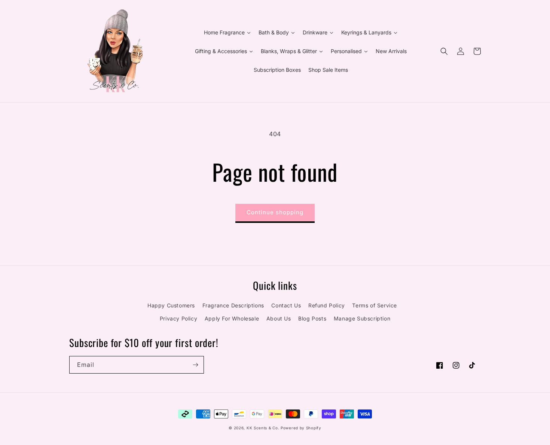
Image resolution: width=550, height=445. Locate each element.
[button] (444, 51)
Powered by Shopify (301, 428)
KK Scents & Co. (263, 428)
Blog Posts (312, 318)
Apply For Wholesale (232, 318)
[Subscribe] (195, 365)
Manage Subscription (362, 318)
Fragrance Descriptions (233, 305)
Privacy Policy (178, 318)
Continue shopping (275, 212)
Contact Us (286, 305)
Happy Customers (171, 305)
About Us (278, 318)
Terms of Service (374, 305)
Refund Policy (326, 305)
